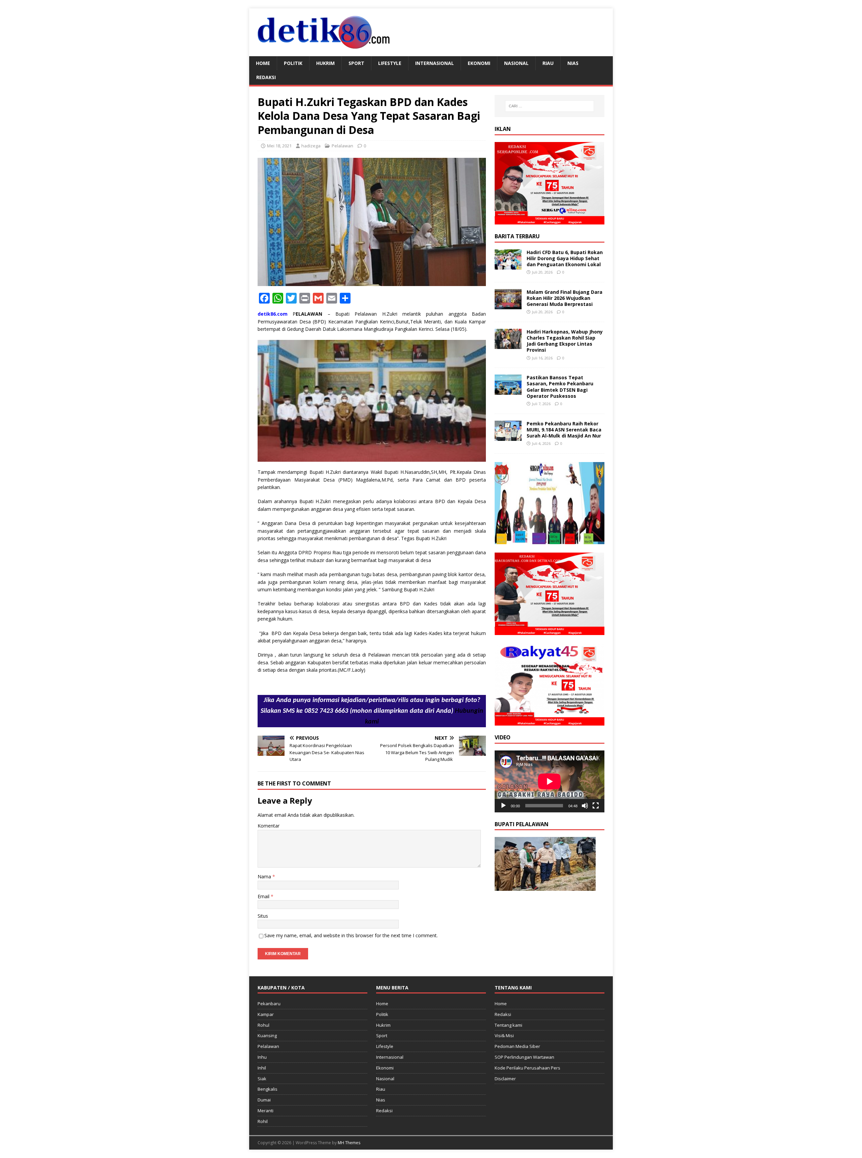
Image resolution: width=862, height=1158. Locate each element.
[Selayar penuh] (595, 805)
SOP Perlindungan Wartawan (524, 1057)
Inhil (262, 1068)
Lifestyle (389, 63)
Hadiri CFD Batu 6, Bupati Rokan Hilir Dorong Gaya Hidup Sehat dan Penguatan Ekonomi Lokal (565, 258)
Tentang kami (508, 1025)
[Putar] (503, 805)
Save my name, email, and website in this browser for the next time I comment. (351, 935)
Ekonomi (479, 63)
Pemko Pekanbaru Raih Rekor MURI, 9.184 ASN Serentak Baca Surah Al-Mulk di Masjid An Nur (564, 429)
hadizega (311, 146)
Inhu (262, 1057)
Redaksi (266, 77)
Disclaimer (505, 1079)
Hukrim (325, 63)
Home (263, 63)
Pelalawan (342, 146)
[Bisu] (585, 805)
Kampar (266, 1014)
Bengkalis (267, 1089)
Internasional (434, 63)
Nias (572, 63)
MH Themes (349, 1143)
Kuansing (267, 1035)
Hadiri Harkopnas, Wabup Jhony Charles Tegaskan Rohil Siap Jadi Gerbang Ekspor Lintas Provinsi (565, 340)
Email (264, 896)
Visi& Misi (504, 1035)
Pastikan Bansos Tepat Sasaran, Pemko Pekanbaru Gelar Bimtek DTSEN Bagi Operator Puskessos (560, 386)
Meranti (265, 1111)
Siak (262, 1079)
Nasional (516, 63)
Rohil (263, 1121)
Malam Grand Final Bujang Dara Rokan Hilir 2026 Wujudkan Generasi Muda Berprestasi (564, 298)
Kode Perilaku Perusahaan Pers (527, 1068)
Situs (263, 916)
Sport (356, 63)
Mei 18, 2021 (279, 146)
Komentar (268, 825)
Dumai (264, 1100)
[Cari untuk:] (549, 106)
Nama (265, 876)
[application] (549, 781)
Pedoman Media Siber (517, 1046)
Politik (293, 63)
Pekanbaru (269, 1004)
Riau (548, 63)
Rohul (263, 1025)
